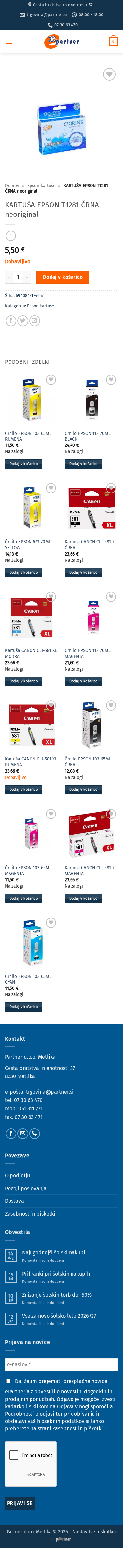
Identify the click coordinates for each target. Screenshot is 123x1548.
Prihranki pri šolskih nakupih (56, 1274)
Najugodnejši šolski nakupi (53, 1252)
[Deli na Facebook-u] (11, 320)
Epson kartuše (41, 185)
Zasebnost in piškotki (30, 1214)
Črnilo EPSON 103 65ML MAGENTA (28, 870)
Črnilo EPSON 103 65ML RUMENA (28, 436)
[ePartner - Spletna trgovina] (61, 41)
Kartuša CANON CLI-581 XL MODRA (31, 653)
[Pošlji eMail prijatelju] (34, 320)
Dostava (14, 1201)
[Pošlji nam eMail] (22, 1133)
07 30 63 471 (29, 1117)
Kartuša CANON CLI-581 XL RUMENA (31, 762)
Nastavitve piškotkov (94, 1531)
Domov (12, 185)
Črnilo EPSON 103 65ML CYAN (28, 979)
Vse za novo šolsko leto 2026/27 (59, 1316)
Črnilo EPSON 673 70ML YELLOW (28, 545)
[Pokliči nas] (34, 1133)
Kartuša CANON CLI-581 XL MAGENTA (91, 870)
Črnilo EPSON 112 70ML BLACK (88, 436)
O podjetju (17, 1175)
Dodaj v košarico (63, 277)
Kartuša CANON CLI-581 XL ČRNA (91, 545)
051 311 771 (30, 1108)
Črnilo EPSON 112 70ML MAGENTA (88, 653)
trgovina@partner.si (50, 1092)
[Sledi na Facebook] (11, 1133)
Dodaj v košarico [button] (24, 464)
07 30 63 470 (28, 1100)
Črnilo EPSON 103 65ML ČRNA (88, 762)
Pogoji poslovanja (26, 1188)
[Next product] (11, 236)
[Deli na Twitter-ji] (22, 320)
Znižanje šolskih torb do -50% (57, 1295)
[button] (9, 42)
